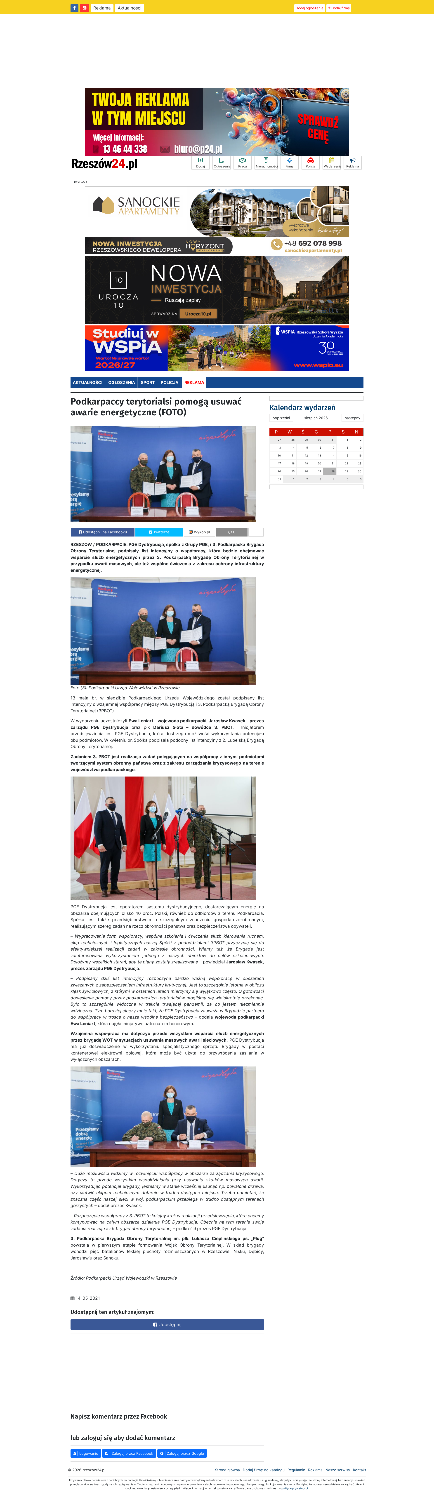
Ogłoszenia (222, 166)
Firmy (289, 166)
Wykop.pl (201, 532)
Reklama (102, 8)
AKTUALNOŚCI (87, 382)
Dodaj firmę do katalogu (264, 1470)
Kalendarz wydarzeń (302, 407)
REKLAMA (194, 382)
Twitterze (160, 532)
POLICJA (169, 382)
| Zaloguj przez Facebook (130, 1453)
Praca (242, 166)
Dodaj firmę (340, 8)
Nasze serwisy (338, 1470)
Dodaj (200, 166)
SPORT (148, 382)
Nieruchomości (267, 166)
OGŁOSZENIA (121, 382)
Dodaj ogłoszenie (309, 8)
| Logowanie (87, 1453)
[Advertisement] (217, 51)
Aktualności (130, 8)
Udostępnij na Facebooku (104, 532)
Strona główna (227, 1470)
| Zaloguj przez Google (183, 1453)
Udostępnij (169, 1324)
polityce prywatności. (295, 1488)
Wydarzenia (332, 166)
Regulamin (296, 1470)
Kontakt (359, 1470)
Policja (310, 166)
